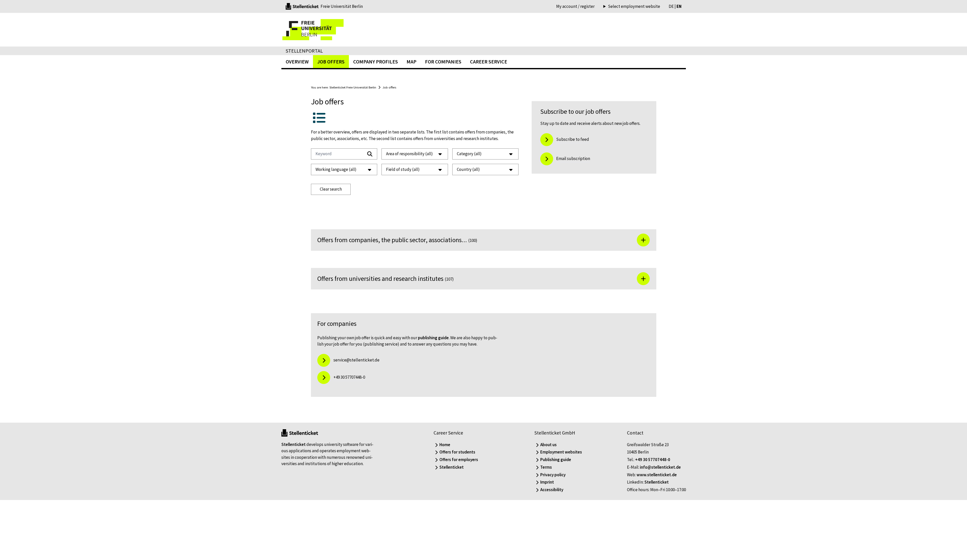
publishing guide (433, 337)
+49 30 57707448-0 (652, 459)
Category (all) (469, 153)
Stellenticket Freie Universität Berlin (352, 87)
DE (671, 6)
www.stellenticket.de (657, 474)
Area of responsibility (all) (409, 153)
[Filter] (370, 154)
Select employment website (634, 6)
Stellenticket (293, 444)
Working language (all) (336, 169)
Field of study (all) (403, 169)
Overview (297, 61)
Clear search (331, 189)
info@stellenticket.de (660, 467)
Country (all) (468, 169)
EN (679, 6)
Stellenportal (304, 51)
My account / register (575, 6)
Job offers (389, 87)
